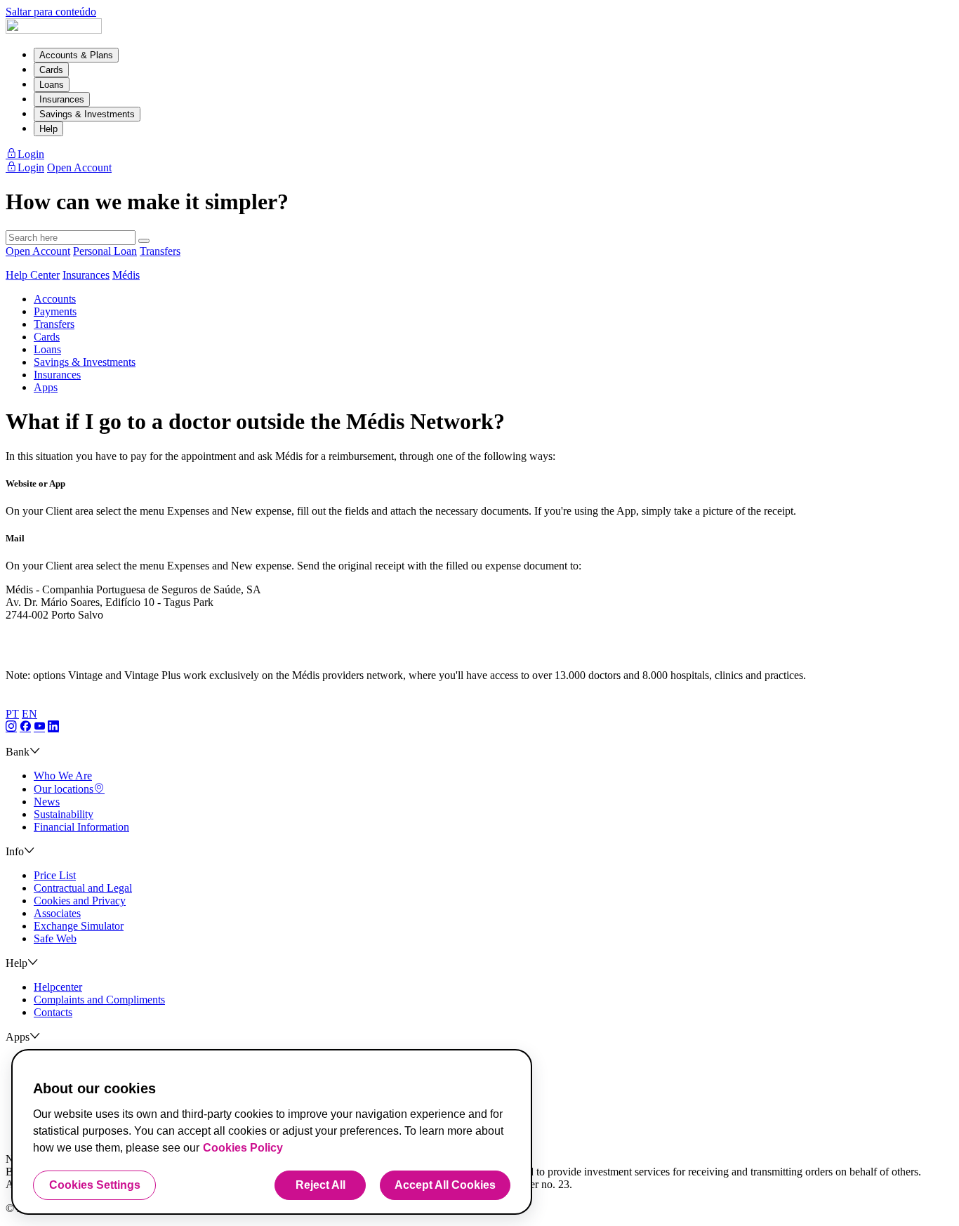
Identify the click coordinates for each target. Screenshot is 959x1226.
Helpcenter (58, 987)
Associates (57, 913)
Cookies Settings (94, 1185)
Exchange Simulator (79, 926)
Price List (55, 875)
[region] (271, 1132)
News (47, 802)
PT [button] (12, 714)
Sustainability (63, 814)
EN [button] (29, 714)
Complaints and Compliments (99, 1000)
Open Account (38, 251)
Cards (51, 70)
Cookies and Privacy (80, 901)
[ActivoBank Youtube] (39, 727)
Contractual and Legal (83, 888)
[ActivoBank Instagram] (11, 727)
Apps (46, 387)
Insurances (61, 99)
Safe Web (55, 938)
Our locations (63, 789)
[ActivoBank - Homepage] (54, 30)
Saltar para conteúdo (51, 12)
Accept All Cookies (445, 1185)
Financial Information (81, 827)
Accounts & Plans (76, 55)
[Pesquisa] (144, 241)
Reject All (320, 1185)
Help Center (33, 275)
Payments (55, 311)
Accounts (55, 299)
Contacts (53, 1012)
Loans (51, 84)
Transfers (160, 251)
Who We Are (63, 776)
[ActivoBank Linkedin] (53, 727)
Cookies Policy (243, 1148)
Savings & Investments (87, 114)
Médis (126, 275)
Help (48, 129)
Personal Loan (105, 251)
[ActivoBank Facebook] (25, 727)
